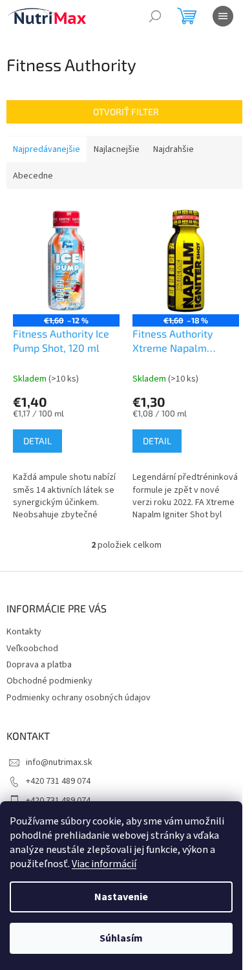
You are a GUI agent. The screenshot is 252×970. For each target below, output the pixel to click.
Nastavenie (121, 897)
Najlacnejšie (117, 149)
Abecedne (33, 175)
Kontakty (23, 631)
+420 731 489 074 (58, 781)
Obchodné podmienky (49, 680)
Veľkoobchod (32, 648)
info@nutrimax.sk (59, 762)
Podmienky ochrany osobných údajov (78, 697)
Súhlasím (121, 938)
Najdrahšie (173, 149)
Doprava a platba (39, 664)
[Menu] (223, 16)
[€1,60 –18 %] (185, 261)
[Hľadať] (155, 16)
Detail (37, 440)
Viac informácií (104, 864)
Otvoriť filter (126, 111)
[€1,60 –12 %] (66, 261)
